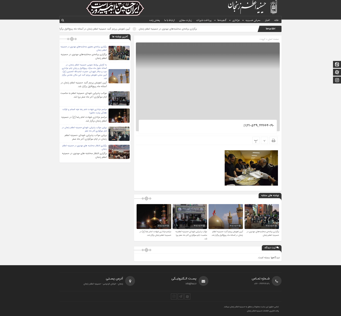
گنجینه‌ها (221, 20)
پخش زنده (154, 20)
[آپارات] (337, 72)
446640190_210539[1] (259, 125)
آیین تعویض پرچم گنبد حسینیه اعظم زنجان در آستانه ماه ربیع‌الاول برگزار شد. (105, 29)
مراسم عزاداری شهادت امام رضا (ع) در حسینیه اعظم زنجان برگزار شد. (155, 233)
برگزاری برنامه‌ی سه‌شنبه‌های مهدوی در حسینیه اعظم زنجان (181, 29)
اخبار (267, 20)
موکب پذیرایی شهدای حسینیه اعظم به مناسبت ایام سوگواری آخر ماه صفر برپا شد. (191, 235)
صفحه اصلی (273, 39)
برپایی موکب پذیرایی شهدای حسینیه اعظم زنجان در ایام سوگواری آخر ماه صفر (86, 137)
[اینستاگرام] (337, 80)
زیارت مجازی (185, 20)
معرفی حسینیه (252, 20)
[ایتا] (337, 64)
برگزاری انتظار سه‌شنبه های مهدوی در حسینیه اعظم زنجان (84, 155)
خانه (276, 20)
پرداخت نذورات (204, 20)
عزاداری (236, 20)
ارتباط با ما (169, 20)
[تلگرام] (181, 296)
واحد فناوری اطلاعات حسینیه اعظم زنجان (263, 311)
